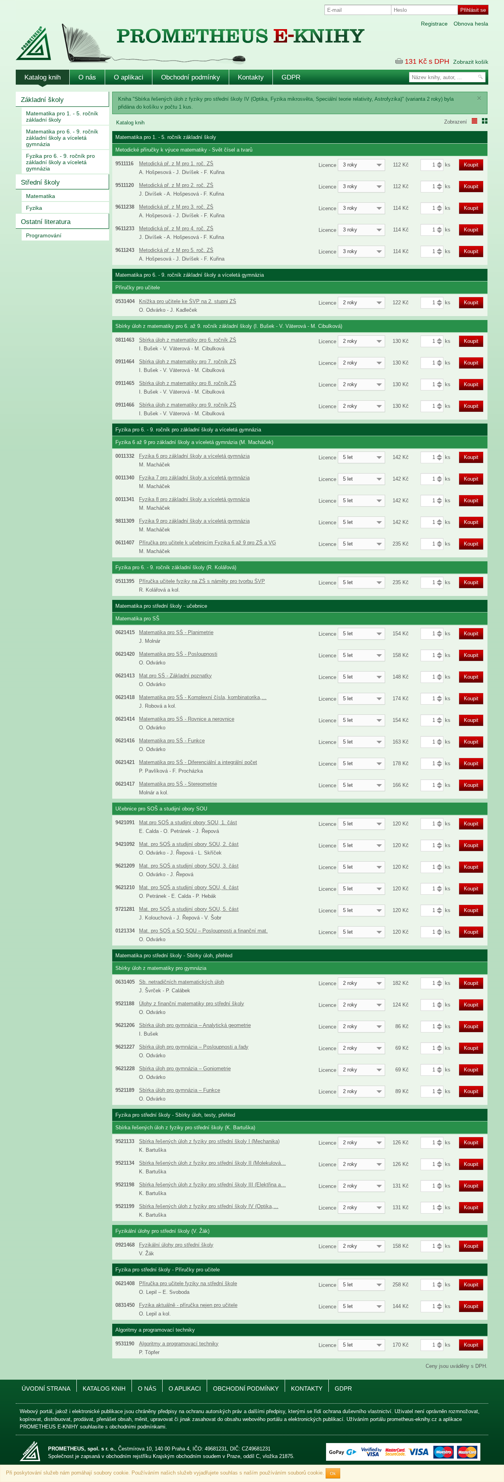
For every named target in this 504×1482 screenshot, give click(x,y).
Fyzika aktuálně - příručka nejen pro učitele (188, 1305)
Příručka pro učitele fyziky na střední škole (188, 1283)
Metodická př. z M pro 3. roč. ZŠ (176, 207)
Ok (333, 1473)
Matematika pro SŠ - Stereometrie (178, 784)
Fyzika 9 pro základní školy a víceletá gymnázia (194, 521)
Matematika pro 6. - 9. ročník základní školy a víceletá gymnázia (62, 137)
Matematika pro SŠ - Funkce (172, 741)
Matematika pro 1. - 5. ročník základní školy (62, 116)
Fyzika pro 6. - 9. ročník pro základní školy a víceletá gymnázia (60, 162)
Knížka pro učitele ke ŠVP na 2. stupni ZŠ (187, 301)
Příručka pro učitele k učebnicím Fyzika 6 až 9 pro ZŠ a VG (207, 543)
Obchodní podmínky (190, 77)
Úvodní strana (46, 1389)
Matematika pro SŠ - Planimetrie (176, 632)
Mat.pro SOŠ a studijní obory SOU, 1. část (188, 822)
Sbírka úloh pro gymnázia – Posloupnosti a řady (193, 1047)
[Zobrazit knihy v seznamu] (474, 121)
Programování (43, 235)
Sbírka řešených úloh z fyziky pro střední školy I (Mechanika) (209, 1141)
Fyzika (34, 208)
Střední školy (40, 182)
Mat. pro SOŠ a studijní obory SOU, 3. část (189, 866)
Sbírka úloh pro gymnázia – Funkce (179, 1090)
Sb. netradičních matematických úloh (181, 982)
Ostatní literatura (45, 222)
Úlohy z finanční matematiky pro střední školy (191, 1004)
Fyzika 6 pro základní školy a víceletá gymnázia (194, 456)
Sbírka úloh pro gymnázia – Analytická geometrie (195, 1025)
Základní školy (42, 100)
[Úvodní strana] (173, 39)
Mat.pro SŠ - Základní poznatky (175, 676)
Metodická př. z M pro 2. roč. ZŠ (176, 185)
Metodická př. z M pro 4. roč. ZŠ (176, 228)
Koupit (471, 165)
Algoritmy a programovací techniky (179, 1344)
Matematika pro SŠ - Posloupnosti (178, 654)
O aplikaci (128, 77)
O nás (87, 77)
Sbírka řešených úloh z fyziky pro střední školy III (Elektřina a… (212, 1185)
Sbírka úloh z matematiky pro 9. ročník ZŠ (187, 405)
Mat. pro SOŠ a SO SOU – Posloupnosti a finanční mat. (203, 931)
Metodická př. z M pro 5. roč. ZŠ (176, 250)
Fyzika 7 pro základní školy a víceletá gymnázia (194, 478)
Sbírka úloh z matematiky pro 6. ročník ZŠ (187, 340)
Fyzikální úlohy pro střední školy (176, 1245)
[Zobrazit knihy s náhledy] (484, 121)
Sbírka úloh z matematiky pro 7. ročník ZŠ (187, 361)
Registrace (434, 23)
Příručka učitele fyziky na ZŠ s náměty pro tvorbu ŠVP (202, 581)
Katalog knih (42, 77)
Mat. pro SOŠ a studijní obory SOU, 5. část (189, 909)
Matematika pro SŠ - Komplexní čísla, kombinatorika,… (203, 697)
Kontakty (251, 77)
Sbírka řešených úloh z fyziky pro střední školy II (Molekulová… (212, 1163)
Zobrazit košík (470, 62)
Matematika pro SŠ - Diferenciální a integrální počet (198, 762)
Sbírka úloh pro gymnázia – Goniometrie (185, 1068)
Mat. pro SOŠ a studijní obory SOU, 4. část (189, 887)
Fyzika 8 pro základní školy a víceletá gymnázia (194, 499)
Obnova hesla (471, 23)
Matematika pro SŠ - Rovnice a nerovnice (186, 719)
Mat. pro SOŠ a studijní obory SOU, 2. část (189, 844)
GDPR (291, 77)
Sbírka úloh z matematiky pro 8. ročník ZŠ (187, 383)
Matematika (40, 196)
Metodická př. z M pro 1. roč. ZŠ (176, 164)
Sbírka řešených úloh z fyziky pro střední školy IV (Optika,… (208, 1206)
